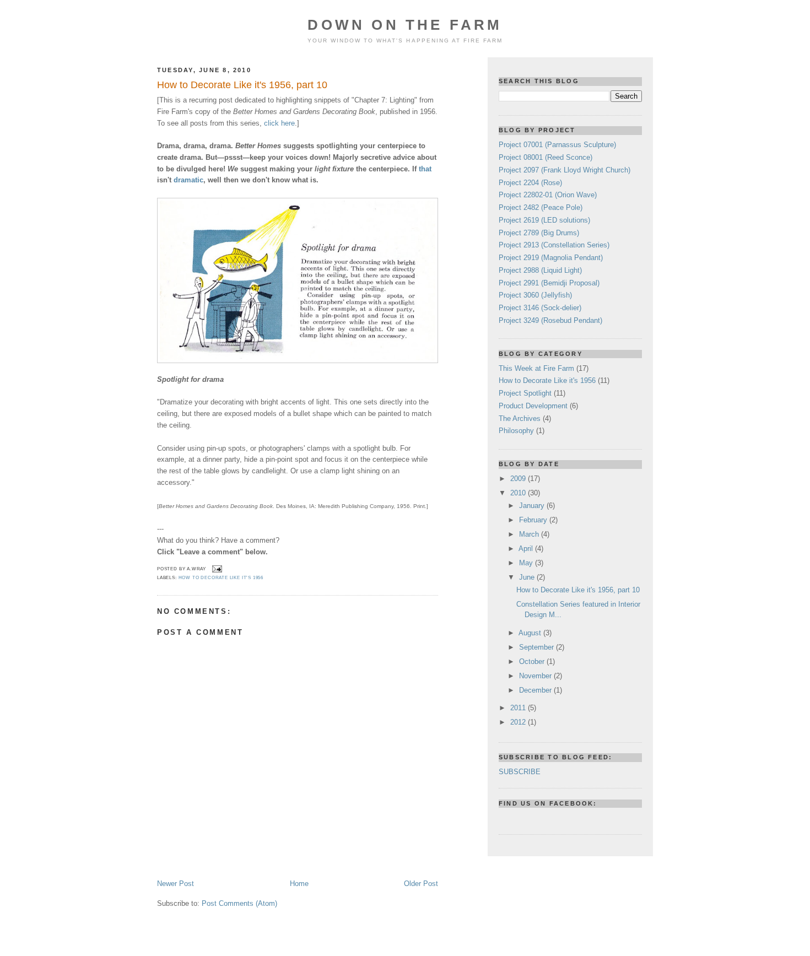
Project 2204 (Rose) (530, 183)
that (425, 169)
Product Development (533, 406)
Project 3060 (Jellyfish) (535, 295)
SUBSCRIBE (520, 772)
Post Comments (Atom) (239, 903)
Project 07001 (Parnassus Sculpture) (557, 145)
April (527, 548)
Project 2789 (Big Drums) (539, 233)
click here (279, 123)
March (530, 534)
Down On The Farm (404, 25)
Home (299, 883)
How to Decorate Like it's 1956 (221, 577)
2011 (519, 708)
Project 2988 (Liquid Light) (540, 270)
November (536, 676)
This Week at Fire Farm (536, 368)
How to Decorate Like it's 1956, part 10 (242, 84)
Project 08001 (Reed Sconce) (545, 157)
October (533, 661)
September (537, 647)
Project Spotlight (525, 393)
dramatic (188, 180)
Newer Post (175, 883)
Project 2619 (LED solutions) (544, 220)
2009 (519, 478)
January (533, 505)
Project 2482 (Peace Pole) (540, 207)
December (536, 690)
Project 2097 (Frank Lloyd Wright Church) (564, 170)
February (534, 520)
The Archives (520, 418)
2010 (519, 493)
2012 (519, 722)
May (527, 563)
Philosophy (516, 430)
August (531, 633)
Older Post (421, 883)
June (528, 577)
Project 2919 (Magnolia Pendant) (551, 257)
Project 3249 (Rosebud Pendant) (550, 320)
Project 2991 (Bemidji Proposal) (549, 283)
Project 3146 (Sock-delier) (540, 308)
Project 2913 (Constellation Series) (554, 245)
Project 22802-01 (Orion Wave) (548, 195)
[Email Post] (216, 568)
